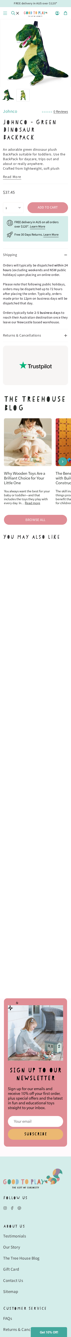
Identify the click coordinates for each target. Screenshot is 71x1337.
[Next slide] (62, 461)
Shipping (10, 254)
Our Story (11, 1247)
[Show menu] (5, 13)
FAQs (7, 1318)
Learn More (37, 226)
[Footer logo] (32, 1178)
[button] (49, 1332)
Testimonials (14, 1236)
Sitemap (10, 1292)
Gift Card (11, 1269)
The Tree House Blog (21, 1258)
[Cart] (65, 13)
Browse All (35, 520)
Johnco (10, 111)
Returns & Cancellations (22, 335)
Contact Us (13, 1280)
